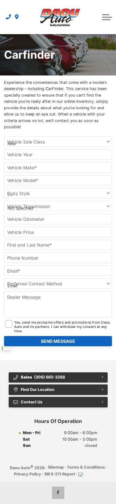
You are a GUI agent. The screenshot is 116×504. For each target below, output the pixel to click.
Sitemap (56, 467)
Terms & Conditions (86, 467)
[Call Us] (8, 17)
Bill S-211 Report (60, 474)
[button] (107, 17)
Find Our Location (37, 389)
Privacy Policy (27, 474)
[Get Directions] (17, 17)
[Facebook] (58, 493)
